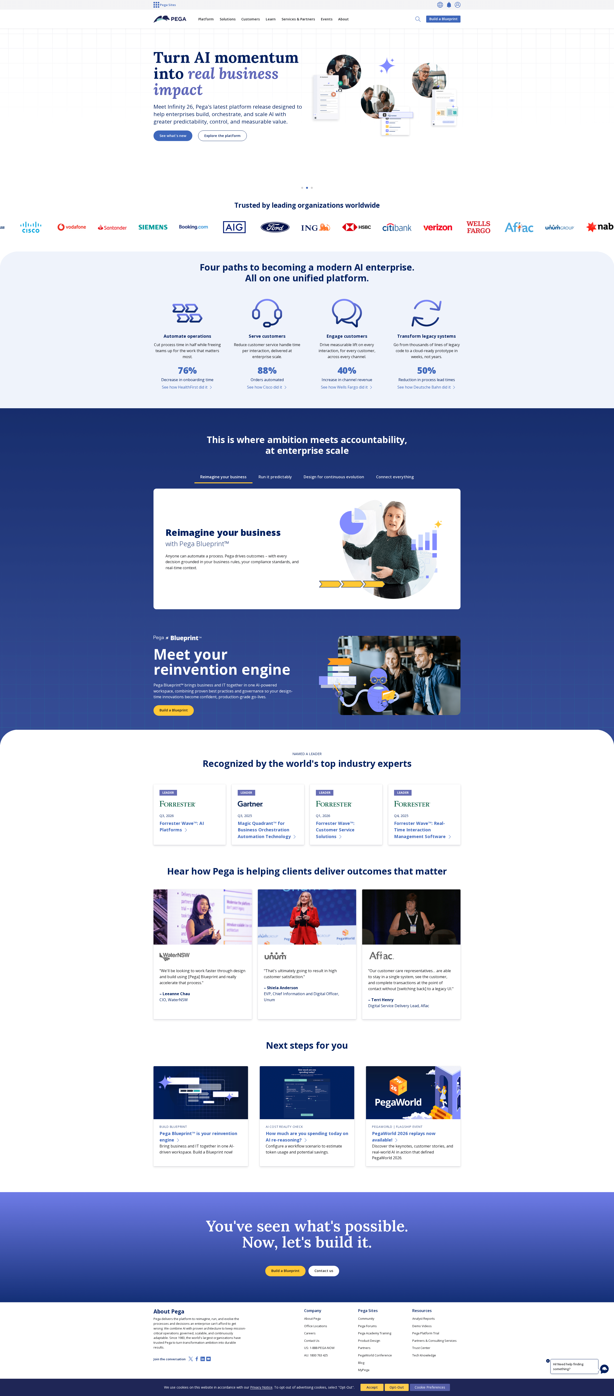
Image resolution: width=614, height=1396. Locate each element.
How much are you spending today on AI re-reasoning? (307, 1136)
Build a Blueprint (443, 19)
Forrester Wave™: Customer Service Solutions (335, 829)
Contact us (323, 1270)
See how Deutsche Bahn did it (424, 387)
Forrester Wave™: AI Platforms (181, 826)
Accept (372, 1387)
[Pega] (170, 19)
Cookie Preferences (430, 1387)
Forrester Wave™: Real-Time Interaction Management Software (420, 829)
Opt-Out (397, 1387)
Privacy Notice (261, 1387)
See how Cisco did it (264, 387)
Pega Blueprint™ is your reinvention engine (198, 1136)
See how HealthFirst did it (184, 387)
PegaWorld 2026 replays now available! (404, 1136)
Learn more (169, 144)
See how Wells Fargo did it (344, 387)
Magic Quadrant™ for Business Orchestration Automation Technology (264, 829)
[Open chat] (604, 1369)
